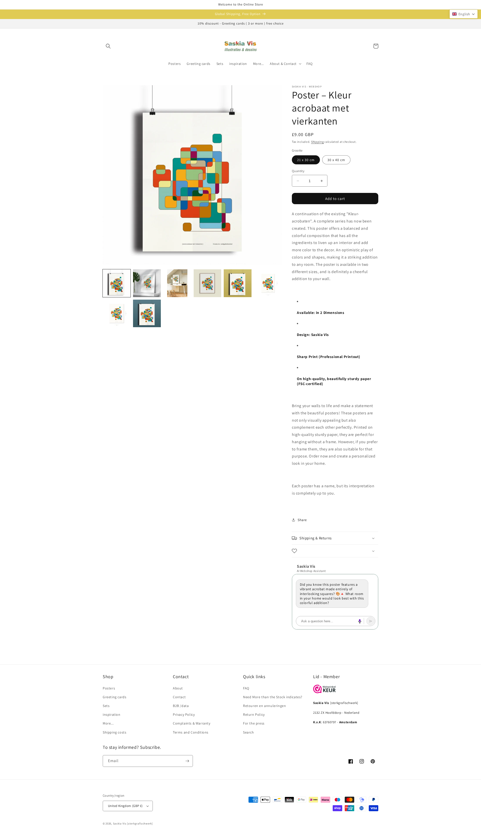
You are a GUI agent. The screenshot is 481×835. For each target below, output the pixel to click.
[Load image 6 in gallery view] (268, 283)
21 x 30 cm (306, 160)
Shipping (317, 142)
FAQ (246, 688)
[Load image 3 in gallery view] (177, 283)
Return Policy (254, 714)
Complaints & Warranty (191, 723)
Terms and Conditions (190, 732)
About (178, 688)
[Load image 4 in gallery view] (207, 283)
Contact (179, 697)
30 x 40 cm (336, 160)
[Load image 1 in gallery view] (117, 283)
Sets (106, 705)
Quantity (298, 171)
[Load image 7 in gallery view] (117, 313)
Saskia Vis (120, 823)
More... (108, 723)
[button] (108, 46)
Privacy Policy (184, 714)
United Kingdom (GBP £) (125, 806)
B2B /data (181, 705)
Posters (109, 688)
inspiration (112, 714)
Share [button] (302, 520)
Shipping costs (114, 732)
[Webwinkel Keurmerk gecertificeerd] (324, 691)
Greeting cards (114, 697)
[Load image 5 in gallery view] (238, 283)
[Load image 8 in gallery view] (147, 313)
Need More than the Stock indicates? (272, 697)
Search (248, 732)
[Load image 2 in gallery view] (147, 283)
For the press (254, 723)
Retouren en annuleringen (264, 705)
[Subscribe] (187, 761)
